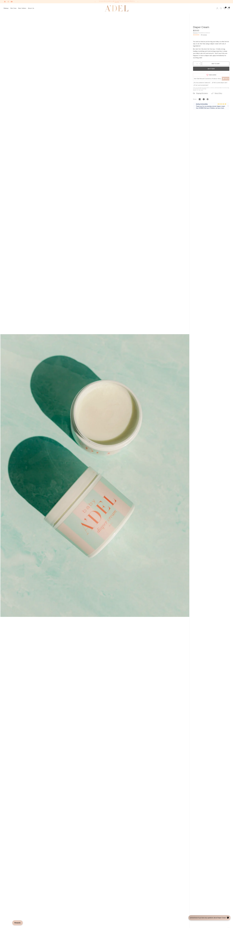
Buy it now (211, 69)
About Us (31, 8)
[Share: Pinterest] (207, 99)
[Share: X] (204, 99)
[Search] (221, 8)
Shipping (195, 32)
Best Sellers (22, 8)
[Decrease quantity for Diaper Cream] (194, 64)
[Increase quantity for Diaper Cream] (199, 64)
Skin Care (13, 8)
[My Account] (217, 8)
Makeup (6, 8)
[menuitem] (6, 8)
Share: (195, 99)
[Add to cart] (215, 64)
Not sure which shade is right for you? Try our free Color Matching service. (117, 2)
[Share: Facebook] (200, 99)
